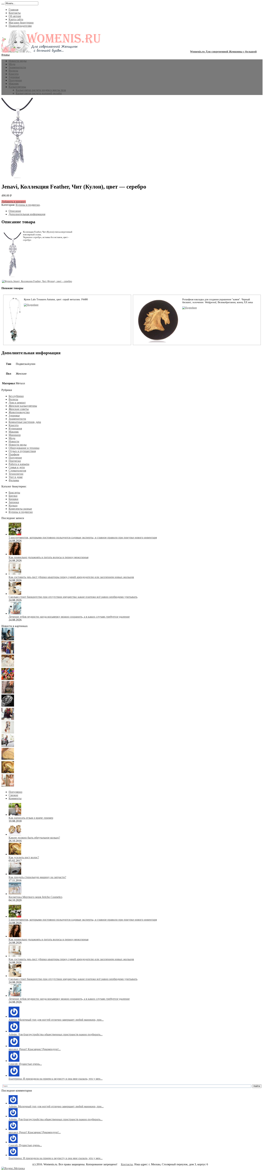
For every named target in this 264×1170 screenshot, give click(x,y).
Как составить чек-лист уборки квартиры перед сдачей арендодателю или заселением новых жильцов (71, 577)
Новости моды (18, 60)
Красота (13, 73)
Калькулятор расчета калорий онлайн (39, 93)
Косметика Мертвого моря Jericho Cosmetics (35, 897)
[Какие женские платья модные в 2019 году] (7, 732)
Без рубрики (16, 396)
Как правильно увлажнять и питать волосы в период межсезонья (48, 557)
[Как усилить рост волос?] (7, 772)
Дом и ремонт (17, 402)
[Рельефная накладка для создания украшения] (189, 307)
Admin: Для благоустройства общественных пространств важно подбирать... (56, 1034)
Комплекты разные (20, 508)
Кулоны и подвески (28, 204)
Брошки (13, 499)
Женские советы (19, 409)
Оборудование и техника (24, 447)
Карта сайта (16, 19)
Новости (14, 441)
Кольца (13, 505)
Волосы (13, 70)
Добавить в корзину (13, 201)
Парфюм (14, 454)
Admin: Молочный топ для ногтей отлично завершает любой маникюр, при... (56, 1019)
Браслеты (14, 492)
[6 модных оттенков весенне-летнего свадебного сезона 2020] (7, 665)
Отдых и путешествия (22, 451)
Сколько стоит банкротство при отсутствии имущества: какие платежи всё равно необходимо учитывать (73, 596)
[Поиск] (2, 4)
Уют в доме (16, 477)
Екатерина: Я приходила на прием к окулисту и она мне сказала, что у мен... (56, 1078)
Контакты (15, 12)
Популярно (15, 791)
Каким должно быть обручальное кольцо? (34, 837)
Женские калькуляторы (23, 405)
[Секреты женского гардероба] (7, 652)
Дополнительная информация (27, 214)
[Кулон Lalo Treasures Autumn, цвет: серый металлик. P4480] (31, 305)
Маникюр (15, 434)
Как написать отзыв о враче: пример (31, 817)
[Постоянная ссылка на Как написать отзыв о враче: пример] (15, 814)
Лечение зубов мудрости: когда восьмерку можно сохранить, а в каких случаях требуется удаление (69, 616)
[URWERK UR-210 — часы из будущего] (7, 705)
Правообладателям (20, 25)
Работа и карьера (19, 464)
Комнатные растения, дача (25, 422)
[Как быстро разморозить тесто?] (7, 759)
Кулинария (15, 428)
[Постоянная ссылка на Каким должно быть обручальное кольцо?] (15, 834)
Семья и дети (17, 467)
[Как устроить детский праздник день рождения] (7, 679)
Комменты (15, 798)
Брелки (13, 495)
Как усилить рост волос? (24, 857)
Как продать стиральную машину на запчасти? (37, 877)
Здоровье (14, 77)
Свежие (13, 795)
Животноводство (19, 412)
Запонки (14, 502)
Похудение (15, 80)
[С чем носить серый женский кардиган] (7, 745)
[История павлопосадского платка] (7, 719)
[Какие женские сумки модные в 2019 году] (7, 692)
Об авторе (15, 16)
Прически (15, 460)
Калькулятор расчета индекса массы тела (41, 90)
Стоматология (17, 470)
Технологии (16, 473)
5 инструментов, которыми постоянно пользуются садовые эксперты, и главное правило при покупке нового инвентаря (83, 537)
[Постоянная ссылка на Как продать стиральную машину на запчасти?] (15, 873)
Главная (13, 9)
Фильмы (14, 480)
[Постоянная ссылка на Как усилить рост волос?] (15, 854)
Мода (12, 64)
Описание (15, 210)
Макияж (14, 83)
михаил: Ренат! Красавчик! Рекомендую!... (35, 1049)
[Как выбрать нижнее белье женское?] (7, 785)
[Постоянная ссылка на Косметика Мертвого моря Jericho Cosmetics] (15, 893)
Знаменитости (17, 67)
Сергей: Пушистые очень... (25, 1063)
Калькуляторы (17, 86)
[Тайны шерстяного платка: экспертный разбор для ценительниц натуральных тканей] (7, 639)
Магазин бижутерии (21, 22)
